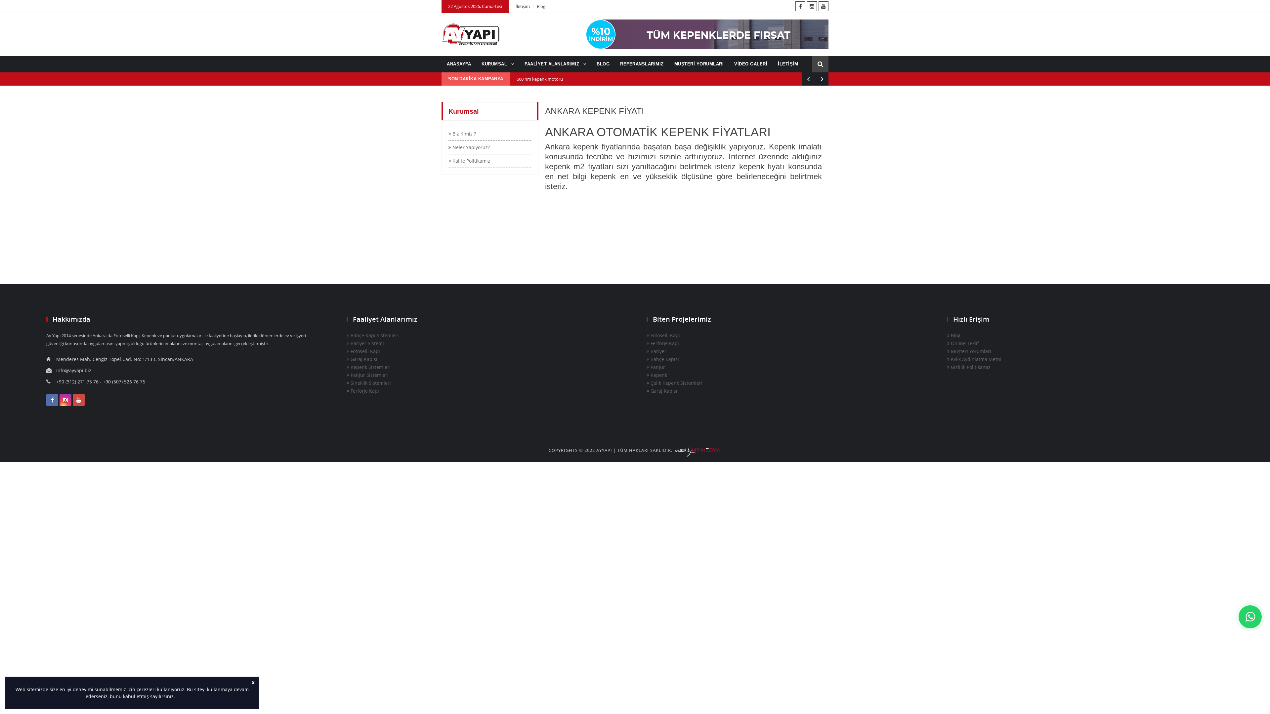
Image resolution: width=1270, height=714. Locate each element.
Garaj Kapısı (363, 359)
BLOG (603, 63)
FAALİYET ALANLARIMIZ (553, 63)
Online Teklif (964, 343)
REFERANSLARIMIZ (642, 63)
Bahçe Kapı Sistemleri (374, 335)
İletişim (523, 6)
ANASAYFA (459, 63)
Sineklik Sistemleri (370, 383)
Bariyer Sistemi (366, 343)
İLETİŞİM (788, 63)
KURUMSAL (495, 63)
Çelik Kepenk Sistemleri (675, 383)
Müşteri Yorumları (970, 351)
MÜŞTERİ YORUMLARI (699, 63)
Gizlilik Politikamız (970, 367)
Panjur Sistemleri (369, 375)
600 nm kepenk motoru (540, 79)
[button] (177, 697)
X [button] (253, 683)
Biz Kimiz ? (463, 134)
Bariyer (657, 351)
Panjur (657, 367)
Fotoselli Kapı (364, 351)
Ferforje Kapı (364, 391)
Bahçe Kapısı (664, 359)
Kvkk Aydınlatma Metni (975, 359)
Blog (541, 6)
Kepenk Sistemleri (370, 367)
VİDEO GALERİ (750, 63)
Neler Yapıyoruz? (470, 147)
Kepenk (658, 375)
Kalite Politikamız (470, 161)
